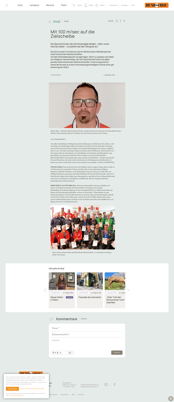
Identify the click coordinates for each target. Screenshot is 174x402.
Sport (66, 21)
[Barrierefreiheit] (170, 399)
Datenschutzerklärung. (17, 395)
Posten (117, 353)
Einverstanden (12, 389)
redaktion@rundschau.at (90, 385)
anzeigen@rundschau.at (89, 387)
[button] (129, 290)
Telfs (64, 5)
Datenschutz (53, 394)
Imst (20, 5)
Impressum (65, 394)
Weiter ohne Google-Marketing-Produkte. (33, 388)
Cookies (81, 394)
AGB (73, 394)
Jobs (133, 5)
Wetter (102, 5)
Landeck (34, 5)
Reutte (50, 5)
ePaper (91, 5)
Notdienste (114, 5)
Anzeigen (124, 5)
